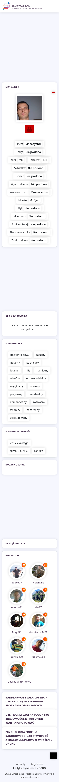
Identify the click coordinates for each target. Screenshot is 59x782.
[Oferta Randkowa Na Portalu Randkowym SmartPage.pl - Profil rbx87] (38, 596)
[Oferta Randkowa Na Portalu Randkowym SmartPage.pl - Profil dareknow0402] (38, 621)
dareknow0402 (38, 632)
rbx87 (38, 607)
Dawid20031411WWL (19, 681)
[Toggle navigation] (52, 6)
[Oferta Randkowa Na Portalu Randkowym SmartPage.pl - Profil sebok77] (17, 571)
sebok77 (17, 582)
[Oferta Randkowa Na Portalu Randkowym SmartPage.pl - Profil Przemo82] (17, 596)
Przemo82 (17, 607)
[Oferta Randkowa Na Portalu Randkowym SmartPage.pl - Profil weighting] (38, 571)
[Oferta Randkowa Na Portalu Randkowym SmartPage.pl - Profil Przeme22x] (38, 645)
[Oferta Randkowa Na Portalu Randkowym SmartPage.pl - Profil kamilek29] (17, 645)
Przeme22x (38, 657)
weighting (38, 582)
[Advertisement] (29, 49)
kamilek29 (17, 657)
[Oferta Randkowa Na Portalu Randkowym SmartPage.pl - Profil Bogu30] (17, 621)
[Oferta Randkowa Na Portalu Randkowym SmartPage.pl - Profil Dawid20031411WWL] (17, 670)
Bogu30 (16, 632)
